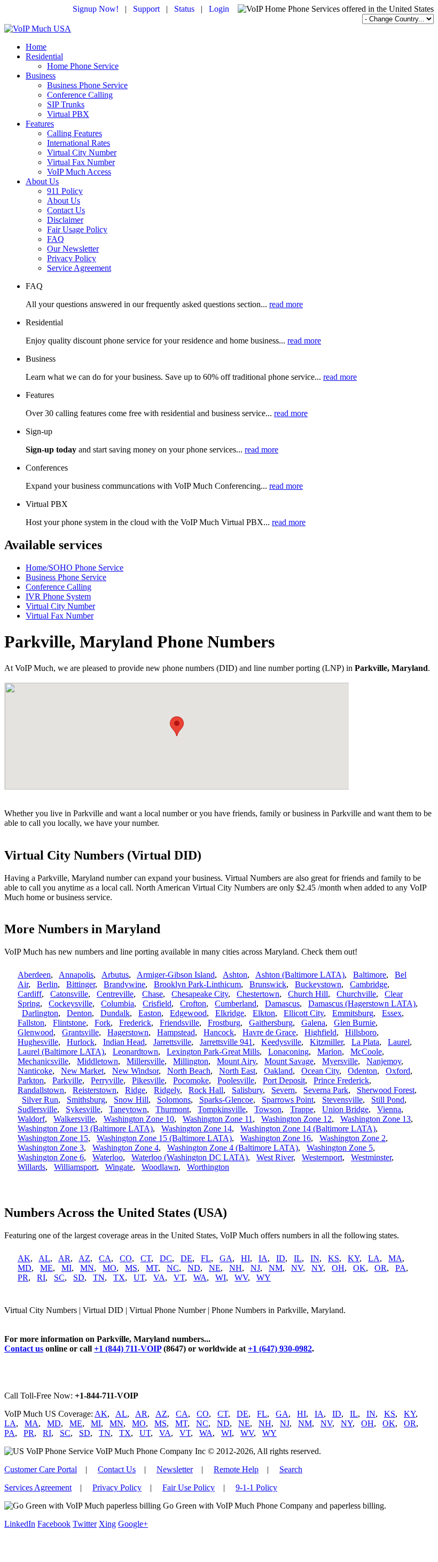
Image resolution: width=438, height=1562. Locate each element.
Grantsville (80, 1032)
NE (215, 1267)
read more (286, 304)
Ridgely (167, 1090)
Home (36, 46)
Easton (149, 1013)
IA (263, 1258)
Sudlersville (37, 1109)
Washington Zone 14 (196, 1128)
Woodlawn (160, 1167)
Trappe (302, 1109)
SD (78, 1277)
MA (395, 1258)
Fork (103, 1022)
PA (400, 1267)
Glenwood (35, 1032)
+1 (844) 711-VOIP (127, 1348)
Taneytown (128, 1109)
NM (276, 1267)
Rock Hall (206, 1090)
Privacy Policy (71, 258)
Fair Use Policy (188, 1487)
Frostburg (224, 1022)
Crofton (193, 1003)
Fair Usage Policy (77, 229)
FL (206, 1258)
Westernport (322, 1157)
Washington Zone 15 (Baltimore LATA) (164, 1138)
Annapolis (76, 974)
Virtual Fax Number (81, 162)
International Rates (78, 142)
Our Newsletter (73, 248)
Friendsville (179, 1022)
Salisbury (247, 1090)
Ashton (235, 974)
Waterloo (107, 1157)
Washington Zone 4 (125, 1147)
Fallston (31, 1022)
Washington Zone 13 (375, 1118)
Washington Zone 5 (340, 1147)
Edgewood (188, 1013)
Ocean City (320, 1070)
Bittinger (80, 984)
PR (23, 1277)
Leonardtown (135, 1051)
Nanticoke (35, 1070)
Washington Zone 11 (218, 1118)
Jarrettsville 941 (226, 1041)
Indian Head (124, 1041)
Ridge (135, 1090)
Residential (44, 56)
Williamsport (75, 1167)
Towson (267, 1109)
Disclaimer (65, 219)
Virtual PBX (68, 114)
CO (126, 1258)
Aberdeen (34, 974)
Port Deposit (284, 1080)
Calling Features (74, 133)
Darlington (40, 1013)
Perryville (107, 1080)
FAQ (55, 239)
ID (280, 1258)
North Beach (188, 1070)
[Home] (37, 28)
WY (263, 1277)
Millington (190, 1061)
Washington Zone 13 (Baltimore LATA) (85, 1128)
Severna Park (325, 1090)
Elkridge (229, 1013)
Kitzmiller (326, 1041)
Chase (152, 993)
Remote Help (236, 1469)
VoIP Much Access (79, 171)
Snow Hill (131, 1099)
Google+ (133, 1523)
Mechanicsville (43, 1061)
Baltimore (369, 974)
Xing (107, 1523)
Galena (313, 1022)
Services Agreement (38, 1487)
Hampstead (176, 1032)
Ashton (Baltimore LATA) (300, 974)
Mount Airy (236, 1061)
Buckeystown (318, 984)
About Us (42, 181)
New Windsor (135, 1070)
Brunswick (267, 984)
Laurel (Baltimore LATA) (61, 1051)
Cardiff (30, 993)
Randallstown (41, 1090)
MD (25, 1267)
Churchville (356, 993)
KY (353, 1258)
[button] (177, 726)
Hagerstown (127, 1032)
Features (40, 123)
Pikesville (148, 1080)
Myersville (340, 1061)
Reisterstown (94, 1090)
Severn (283, 1090)
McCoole (366, 1051)
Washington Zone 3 (51, 1147)
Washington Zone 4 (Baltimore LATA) (232, 1147)
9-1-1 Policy (256, 1487)
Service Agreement (79, 267)
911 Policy (65, 191)
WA (200, 1277)
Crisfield (157, 1003)
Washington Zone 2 (352, 1138)
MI (66, 1267)
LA (374, 1258)
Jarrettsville (172, 1041)
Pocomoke (191, 1080)
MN (87, 1267)
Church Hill (308, 993)
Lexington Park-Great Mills (213, 1051)
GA (226, 1258)
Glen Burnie (355, 1022)
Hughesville (38, 1041)
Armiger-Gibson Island (176, 974)
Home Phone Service (83, 66)
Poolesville (235, 1080)
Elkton (264, 1013)
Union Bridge (345, 1109)
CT (145, 1258)
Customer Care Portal (40, 1469)
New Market (82, 1070)
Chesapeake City (199, 993)
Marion (329, 1051)
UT (139, 1277)
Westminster (371, 1157)
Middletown (97, 1061)
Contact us (23, 1348)
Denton (79, 1013)
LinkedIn (19, 1523)
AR (64, 1258)
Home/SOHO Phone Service (74, 567)
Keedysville (281, 1041)
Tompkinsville (222, 1109)
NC (173, 1267)
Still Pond (387, 1099)
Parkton (31, 1080)
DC (166, 1258)
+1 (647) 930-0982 (280, 1348)
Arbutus (115, 974)
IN (314, 1258)
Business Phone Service (87, 85)
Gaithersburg (271, 1022)
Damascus (282, 1003)
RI (41, 1277)
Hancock (219, 1032)
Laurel (399, 1041)
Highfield (320, 1032)
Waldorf (31, 1118)
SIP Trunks (65, 104)
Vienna (389, 1109)
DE (186, 1258)
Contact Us (66, 210)
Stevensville (342, 1099)
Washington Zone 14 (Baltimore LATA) (308, 1128)
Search (290, 1469)
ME (46, 1267)
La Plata (365, 1041)
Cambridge (368, 984)
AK (24, 1258)
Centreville (115, 993)
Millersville (146, 1061)
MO (109, 1267)
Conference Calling (80, 94)
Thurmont (172, 1109)
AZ (84, 1258)
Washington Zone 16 (275, 1138)
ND (193, 1267)
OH (338, 1267)
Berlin (47, 984)
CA (105, 1258)
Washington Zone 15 (53, 1138)
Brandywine (124, 984)
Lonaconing (288, 1051)
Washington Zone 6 (51, 1157)
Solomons (174, 1099)
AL (44, 1258)
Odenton (362, 1070)
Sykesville (83, 1109)
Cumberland (235, 1003)
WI (220, 1277)
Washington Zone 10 (139, 1118)
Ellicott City (304, 1013)
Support (146, 8)
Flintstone (69, 1022)
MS (131, 1267)
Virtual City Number (81, 152)
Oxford (398, 1070)
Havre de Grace (269, 1032)
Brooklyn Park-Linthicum (197, 984)
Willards (31, 1167)
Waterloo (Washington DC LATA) (189, 1157)
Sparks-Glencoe (226, 1099)
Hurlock (81, 1041)
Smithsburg (86, 1099)
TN (99, 1277)
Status (184, 8)
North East (237, 1070)
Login (219, 8)
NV (297, 1267)
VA (159, 1277)
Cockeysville (70, 1003)
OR (380, 1267)
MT (152, 1267)
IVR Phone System (58, 596)
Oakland (278, 1070)
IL (298, 1258)
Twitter (85, 1523)
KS (333, 1258)
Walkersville (74, 1118)
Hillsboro (361, 1032)
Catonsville (69, 993)
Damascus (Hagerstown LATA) (362, 1003)
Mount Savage (289, 1061)
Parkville (67, 1080)
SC (59, 1277)
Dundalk (115, 1013)
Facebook (54, 1523)
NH (235, 1267)
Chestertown (258, 993)
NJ (255, 1267)
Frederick (135, 1022)
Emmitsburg (352, 1013)
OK (359, 1267)
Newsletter (175, 1469)
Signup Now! (96, 8)
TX (119, 1277)
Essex (392, 1013)
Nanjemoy (383, 1061)
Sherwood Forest (385, 1090)
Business (41, 75)
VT (179, 1277)
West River (274, 1157)
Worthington (208, 1167)
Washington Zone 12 (296, 1118)
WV (241, 1277)
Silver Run (40, 1099)
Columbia (117, 1003)
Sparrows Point (288, 1099)
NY (317, 1267)
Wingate (119, 1167)
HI (245, 1258)
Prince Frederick (341, 1080)
